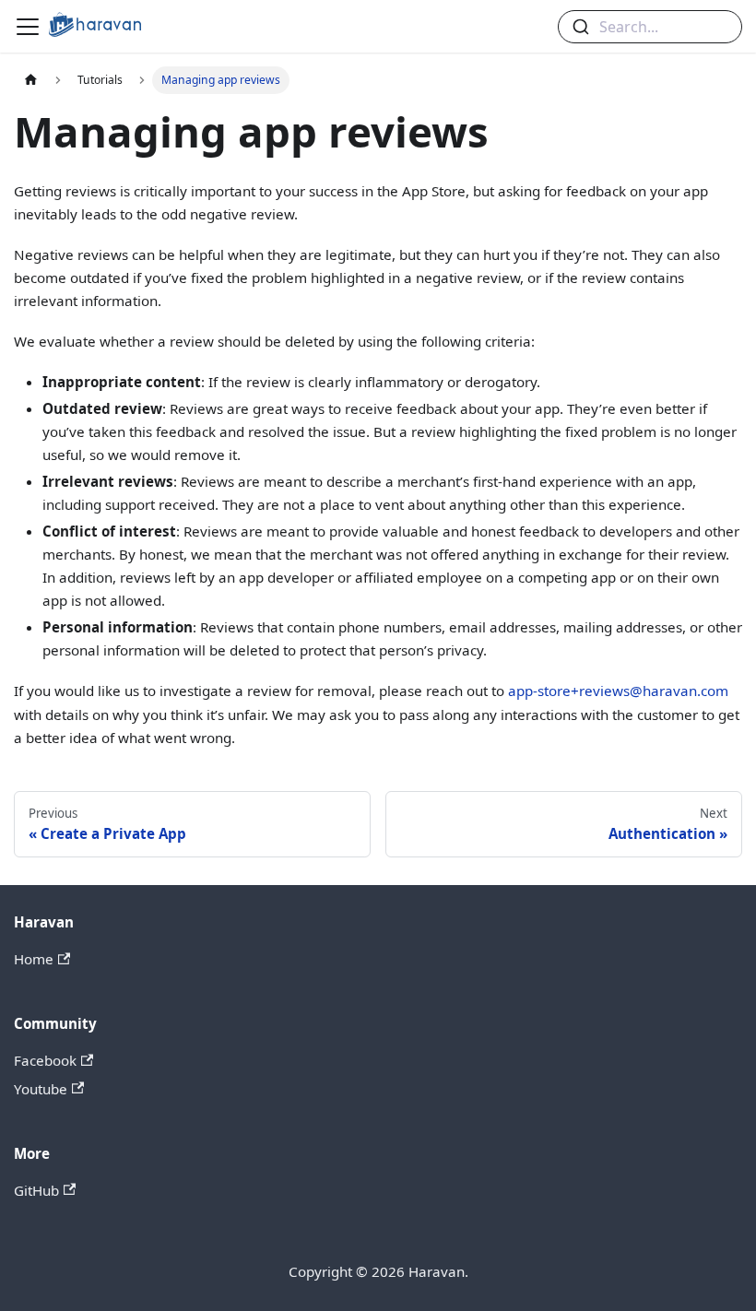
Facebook (45, 1060)
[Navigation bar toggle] (27, 27)
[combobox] (650, 26)
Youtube (40, 1089)
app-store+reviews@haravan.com (618, 690)
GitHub (36, 1190)
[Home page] (30, 80)
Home (33, 959)
